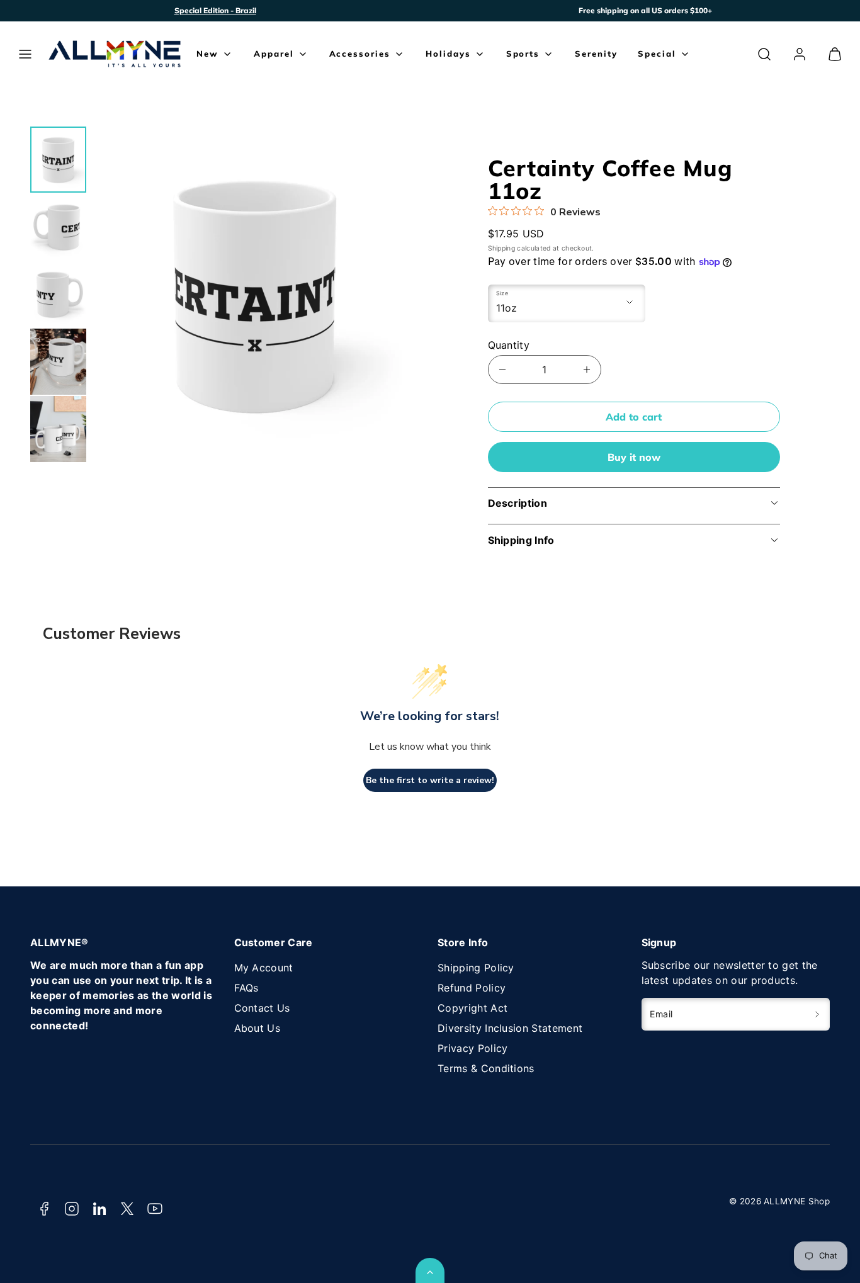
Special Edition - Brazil (215, 10)
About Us (257, 1028)
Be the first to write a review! (430, 780)
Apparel (274, 53)
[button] (25, 54)
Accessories (359, 53)
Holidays (448, 53)
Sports (523, 53)
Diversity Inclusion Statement (510, 1028)
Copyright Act (472, 1008)
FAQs (246, 987)
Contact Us (262, 1008)
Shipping (502, 248)
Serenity (596, 53)
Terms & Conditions (486, 1068)
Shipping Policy (476, 967)
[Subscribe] (817, 1014)
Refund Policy (472, 987)
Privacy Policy (472, 1048)
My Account (263, 967)
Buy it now (634, 457)
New (207, 53)
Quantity (509, 345)
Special (657, 53)
